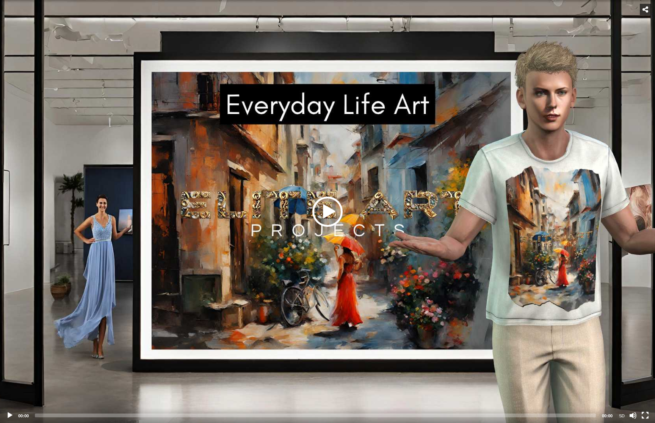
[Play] (10, 415)
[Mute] (633, 415)
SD (622, 416)
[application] (327, 211)
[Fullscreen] (645, 415)
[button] (327, 212)
